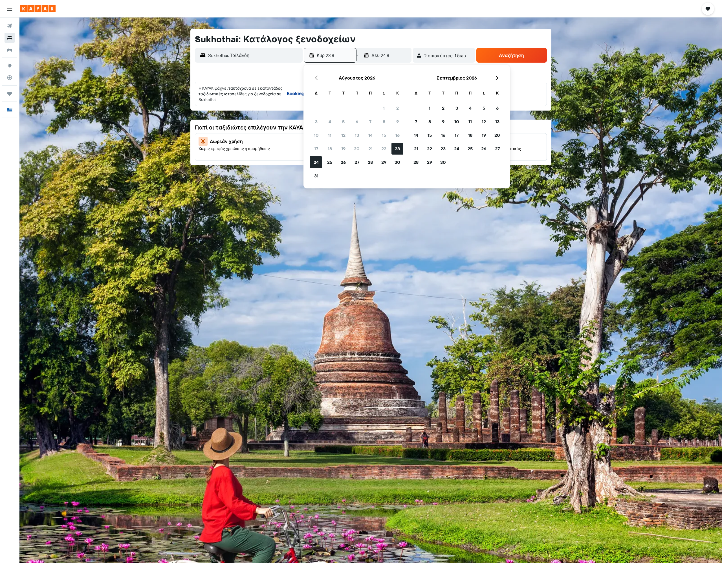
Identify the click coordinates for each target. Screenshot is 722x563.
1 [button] (384, 108)
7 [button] (370, 121)
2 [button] (397, 108)
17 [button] (316, 148)
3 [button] (316, 121)
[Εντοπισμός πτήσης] (9, 77)
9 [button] (397, 121)
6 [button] (357, 121)
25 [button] (329, 162)
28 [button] (370, 162)
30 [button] (397, 162)
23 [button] (397, 148)
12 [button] (343, 135)
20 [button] (357, 148)
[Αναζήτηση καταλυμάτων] (9, 37)
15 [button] (384, 135)
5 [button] (343, 121)
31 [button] (316, 176)
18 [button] (330, 148)
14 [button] (370, 135)
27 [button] (357, 162)
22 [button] (383, 148)
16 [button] (397, 135)
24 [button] (316, 162)
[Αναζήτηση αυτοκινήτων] (9, 49)
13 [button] (357, 135)
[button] (9, 9)
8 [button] (384, 121)
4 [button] (330, 121)
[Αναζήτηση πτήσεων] (9, 26)
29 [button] (383, 162)
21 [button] (370, 148)
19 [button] (343, 148)
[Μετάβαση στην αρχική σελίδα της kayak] (38, 8)
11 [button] (329, 135)
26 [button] (343, 162)
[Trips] (9, 93)
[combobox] (254, 55)
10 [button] (316, 135)
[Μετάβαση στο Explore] (9, 65)
